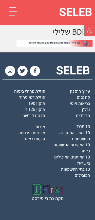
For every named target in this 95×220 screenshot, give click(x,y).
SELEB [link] (75, 12)
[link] (89, 30)
